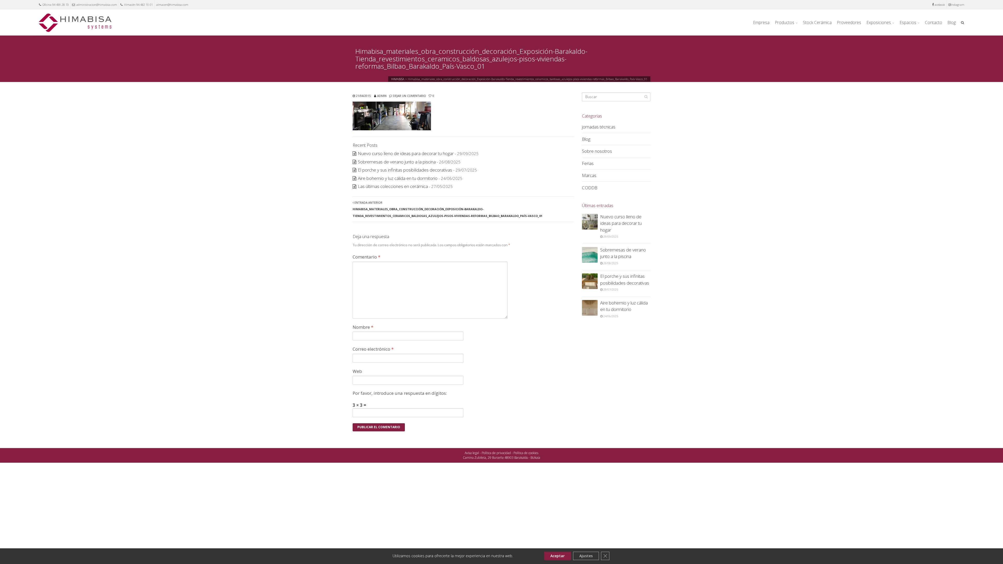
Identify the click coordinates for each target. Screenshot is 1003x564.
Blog (951, 22)
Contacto (933, 22)
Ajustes (586, 555)
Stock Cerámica (817, 22)
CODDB (589, 188)
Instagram (957, 5)
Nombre (363, 327)
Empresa (761, 22)
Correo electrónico (373, 349)
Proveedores (849, 22)
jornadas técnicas (598, 127)
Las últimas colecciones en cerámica (393, 186)
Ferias (588, 163)
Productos (784, 22)
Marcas (589, 175)
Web (357, 371)
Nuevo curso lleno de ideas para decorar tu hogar (406, 153)
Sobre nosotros (597, 151)
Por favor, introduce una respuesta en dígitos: (400, 393)
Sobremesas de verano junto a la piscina (397, 162)
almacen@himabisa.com (172, 5)
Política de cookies (526, 453)
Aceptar (557, 555)
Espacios (908, 22)
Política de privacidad (496, 453)
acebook (940, 5)
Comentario (366, 257)
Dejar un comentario (409, 96)
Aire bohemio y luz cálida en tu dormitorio (398, 178)
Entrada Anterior (447, 209)
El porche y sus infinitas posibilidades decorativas (405, 170)
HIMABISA (397, 79)
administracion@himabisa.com (96, 5)
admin (382, 96)
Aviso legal (472, 453)
